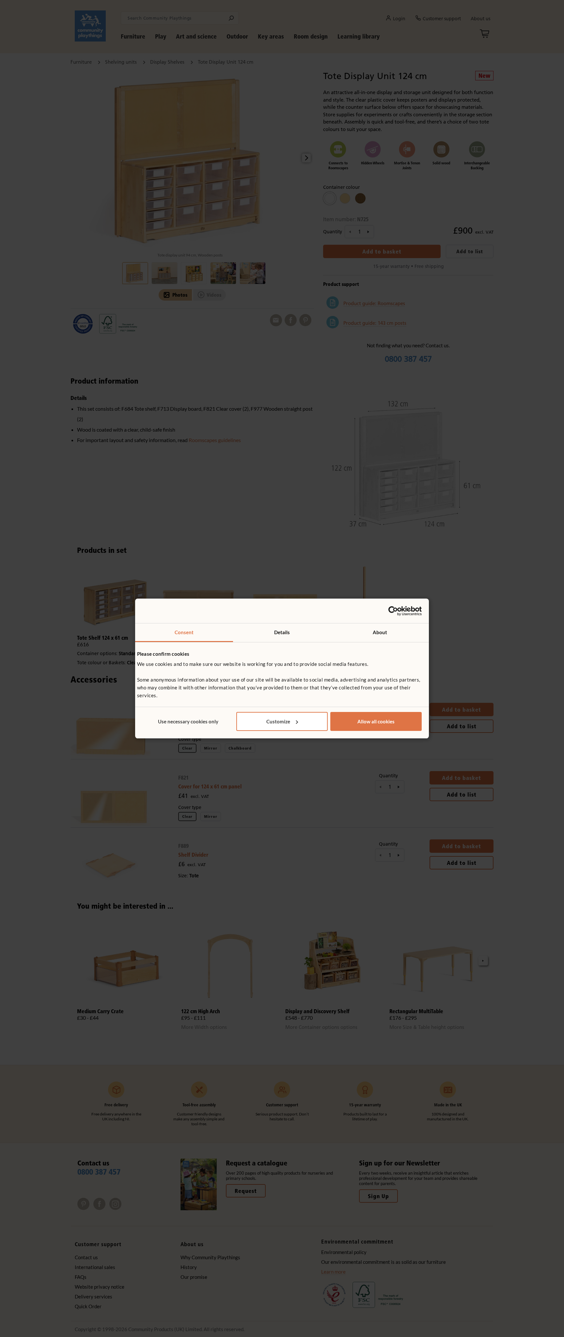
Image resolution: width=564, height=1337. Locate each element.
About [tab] (380, 632)
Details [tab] (282, 632)
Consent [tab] (184, 632)
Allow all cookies (376, 721)
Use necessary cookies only (188, 721)
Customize (278, 721)
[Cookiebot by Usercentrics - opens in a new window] (393, 611)
